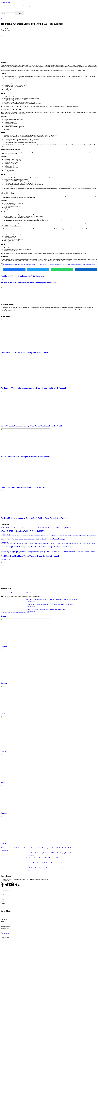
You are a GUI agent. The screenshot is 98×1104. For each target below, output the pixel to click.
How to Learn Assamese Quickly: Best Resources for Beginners (25, 457)
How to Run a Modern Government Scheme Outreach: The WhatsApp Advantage (33, 539)
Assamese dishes (25, 264)
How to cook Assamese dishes (65, 264)
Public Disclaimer (5, 926)
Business (6, 6)
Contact (32, 6)
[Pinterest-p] (19, 885)
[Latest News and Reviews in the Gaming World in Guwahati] (49, 334)
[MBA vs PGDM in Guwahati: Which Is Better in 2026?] (49, 528)
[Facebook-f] (2, 885)
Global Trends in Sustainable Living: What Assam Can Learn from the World (31, 426)
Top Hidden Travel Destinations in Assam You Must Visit (23, 487)
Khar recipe (76, 264)
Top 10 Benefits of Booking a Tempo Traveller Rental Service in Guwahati (30, 556)
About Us (3, 921)
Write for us (4, 919)
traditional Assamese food (7, 265)
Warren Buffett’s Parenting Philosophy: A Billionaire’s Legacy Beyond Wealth (50, 853)
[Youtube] (11, 885)
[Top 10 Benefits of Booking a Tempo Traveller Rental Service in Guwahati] (49, 552)
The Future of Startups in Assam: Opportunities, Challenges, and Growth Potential (33, 388)
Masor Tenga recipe (84, 264)
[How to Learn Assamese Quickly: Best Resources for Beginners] (49, 441)
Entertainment (12, 6)
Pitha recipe (92, 264)
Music (3, 782)
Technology (27, 6)
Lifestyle (4, 752)
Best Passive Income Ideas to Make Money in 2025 (42, 858)
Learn (3, 714)
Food (22, 6)
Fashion (4, 647)
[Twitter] (7, 885)
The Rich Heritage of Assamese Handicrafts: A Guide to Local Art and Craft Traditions (35, 518)
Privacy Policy (4, 917)
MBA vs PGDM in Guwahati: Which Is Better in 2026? (22, 531)
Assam (3, 616)
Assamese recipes (53, 264)
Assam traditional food (6, 264)
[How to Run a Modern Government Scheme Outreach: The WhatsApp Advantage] (49, 535)
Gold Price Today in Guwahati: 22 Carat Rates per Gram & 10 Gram (47, 863)
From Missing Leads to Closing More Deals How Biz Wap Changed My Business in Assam (36, 547)
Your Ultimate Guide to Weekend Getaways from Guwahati (44, 868)
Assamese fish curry (44, 264)
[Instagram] (15, 885)
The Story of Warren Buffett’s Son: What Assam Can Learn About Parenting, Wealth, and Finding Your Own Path (36, 848)
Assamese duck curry (34, 264)
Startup (4, 813)
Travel (3, 844)
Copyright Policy (5, 928)
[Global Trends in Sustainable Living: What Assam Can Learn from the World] (49, 407)
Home (2, 6)
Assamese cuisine (16, 264)
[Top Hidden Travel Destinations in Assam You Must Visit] (49, 472)
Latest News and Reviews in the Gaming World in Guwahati (24, 353)
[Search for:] (8, 13)
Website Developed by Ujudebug (19, 937)
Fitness (3, 899)
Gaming (4, 683)
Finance (18, 6)
